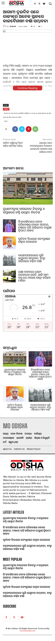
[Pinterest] (29, 129)
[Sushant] (5, 26)
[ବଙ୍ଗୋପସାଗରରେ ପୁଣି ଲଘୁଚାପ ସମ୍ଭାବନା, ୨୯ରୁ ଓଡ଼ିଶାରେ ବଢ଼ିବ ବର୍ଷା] (9, 259)
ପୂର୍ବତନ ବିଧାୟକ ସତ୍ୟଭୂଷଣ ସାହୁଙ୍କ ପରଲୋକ (34, 240)
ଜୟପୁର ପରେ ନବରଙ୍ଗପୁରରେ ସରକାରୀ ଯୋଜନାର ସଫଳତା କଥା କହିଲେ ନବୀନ (41, 147)
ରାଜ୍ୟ (6, 105)
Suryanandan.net (27, 630)
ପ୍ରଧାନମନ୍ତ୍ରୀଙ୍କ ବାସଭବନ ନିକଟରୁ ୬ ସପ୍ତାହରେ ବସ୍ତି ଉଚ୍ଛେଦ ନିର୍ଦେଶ (24, 210)
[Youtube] (44, 4)
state (5, 121)
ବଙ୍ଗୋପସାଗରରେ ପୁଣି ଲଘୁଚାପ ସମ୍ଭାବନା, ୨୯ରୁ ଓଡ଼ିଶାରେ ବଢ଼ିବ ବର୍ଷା (31, 258)
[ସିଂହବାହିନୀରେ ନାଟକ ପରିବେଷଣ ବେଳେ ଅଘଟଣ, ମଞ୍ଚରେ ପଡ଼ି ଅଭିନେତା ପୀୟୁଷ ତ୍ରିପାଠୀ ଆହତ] (9, 225)
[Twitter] (39, 4)
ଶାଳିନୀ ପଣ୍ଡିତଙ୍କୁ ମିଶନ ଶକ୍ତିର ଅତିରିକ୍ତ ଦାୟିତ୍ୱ (13, 144)
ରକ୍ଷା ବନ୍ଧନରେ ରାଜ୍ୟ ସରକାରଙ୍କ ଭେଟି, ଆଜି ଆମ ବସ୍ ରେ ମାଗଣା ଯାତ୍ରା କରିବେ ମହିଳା (34, 276)
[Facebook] (35, 4)
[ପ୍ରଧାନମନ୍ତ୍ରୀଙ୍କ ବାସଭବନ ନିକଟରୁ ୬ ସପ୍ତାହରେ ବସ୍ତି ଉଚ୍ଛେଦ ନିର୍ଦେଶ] (28, 188)
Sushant (13, 26)
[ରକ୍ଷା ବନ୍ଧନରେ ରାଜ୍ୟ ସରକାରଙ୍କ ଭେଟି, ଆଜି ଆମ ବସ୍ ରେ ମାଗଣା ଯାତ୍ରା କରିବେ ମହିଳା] (9, 275)
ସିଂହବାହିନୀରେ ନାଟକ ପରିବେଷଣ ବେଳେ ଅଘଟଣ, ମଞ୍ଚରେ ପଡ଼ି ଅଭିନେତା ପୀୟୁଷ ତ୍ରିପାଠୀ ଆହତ (34, 226)
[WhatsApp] (35, 129)
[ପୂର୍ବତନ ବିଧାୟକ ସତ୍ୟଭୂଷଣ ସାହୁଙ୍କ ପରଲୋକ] (9, 242)
